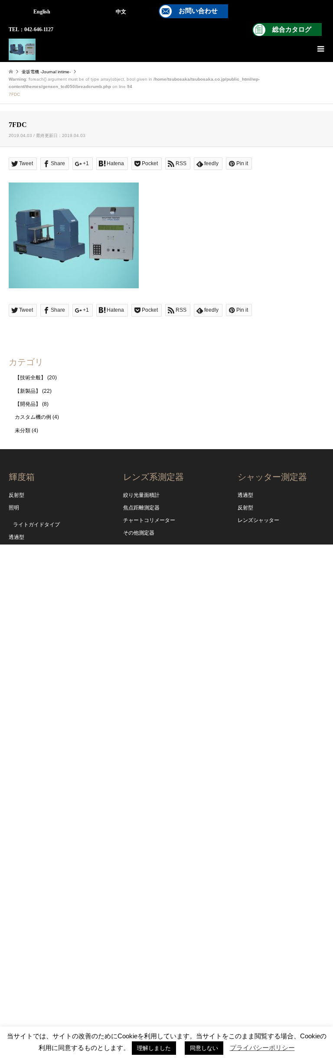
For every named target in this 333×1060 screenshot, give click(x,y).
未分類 (22, 430)
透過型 (16, 537)
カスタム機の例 (33, 417)
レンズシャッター (258, 520)
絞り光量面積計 (141, 495)
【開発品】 (28, 404)
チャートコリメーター (149, 520)
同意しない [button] (204, 1048)
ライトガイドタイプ (36, 525)
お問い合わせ (198, 10)
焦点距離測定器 (141, 508)
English (41, 12)
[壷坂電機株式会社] (22, 49)
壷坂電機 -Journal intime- (46, 71)
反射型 (16, 495)
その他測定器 (138, 533)
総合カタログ (291, 29)
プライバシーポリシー (262, 1047)
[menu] (320, 49)
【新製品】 (28, 391)
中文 (121, 12)
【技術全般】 (30, 378)
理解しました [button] (154, 1048)
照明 (14, 508)
